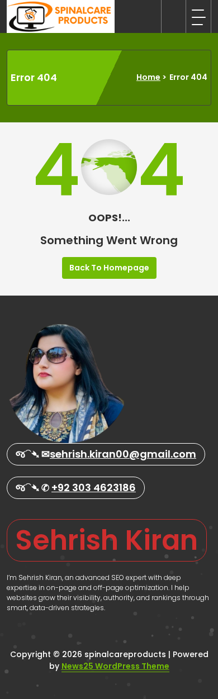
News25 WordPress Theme (115, 666)
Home (148, 77)
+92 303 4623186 (93, 487)
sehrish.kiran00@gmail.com (123, 454)
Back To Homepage (109, 267)
